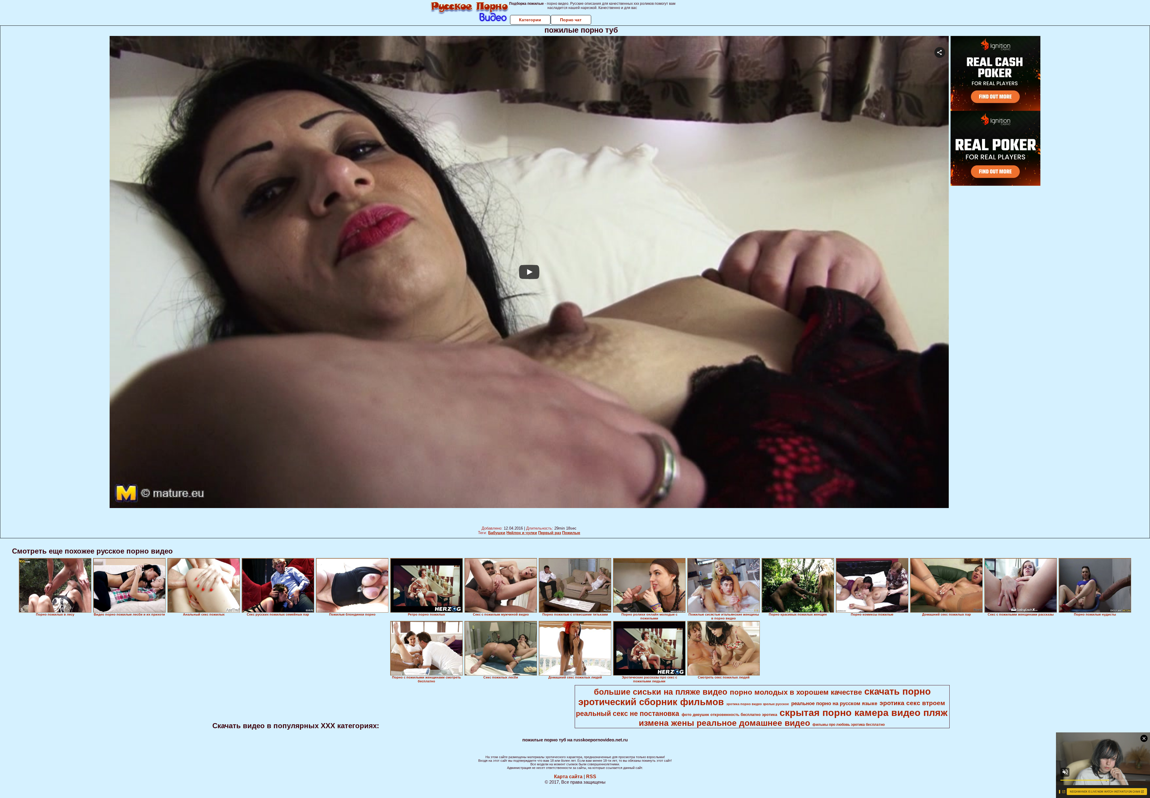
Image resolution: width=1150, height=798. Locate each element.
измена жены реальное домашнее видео (724, 723)
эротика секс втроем (912, 703)
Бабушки (496, 533)
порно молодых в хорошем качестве (796, 692)
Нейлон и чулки (521, 533)
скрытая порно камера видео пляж (864, 712)
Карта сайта (568, 776)
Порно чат (571, 19)
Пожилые (571, 533)
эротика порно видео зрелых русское (757, 704)
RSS (591, 776)
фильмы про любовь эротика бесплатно (848, 725)
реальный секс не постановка (627, 713)
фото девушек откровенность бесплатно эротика (729, 714)
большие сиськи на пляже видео (660, 691)
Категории (530, 19)
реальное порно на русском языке (834, 703)
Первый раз (549, 533)
